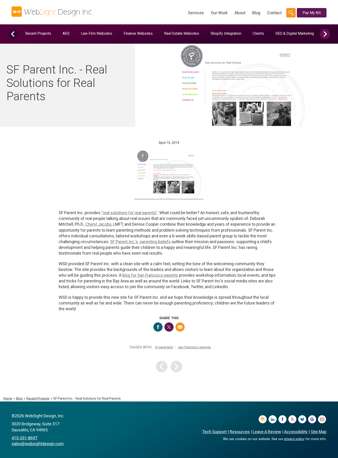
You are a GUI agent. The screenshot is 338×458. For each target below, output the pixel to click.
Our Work (219, 12)
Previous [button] (13, 34)
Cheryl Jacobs (98, 224)
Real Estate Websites (181, 33)
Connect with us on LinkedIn (273, 419)
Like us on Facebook (282, 419)
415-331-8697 (24, 437)
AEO (66, 33)
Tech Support (214, 431)
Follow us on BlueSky (302, 419)
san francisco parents (194, 347)
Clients (258, 33)
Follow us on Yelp (292, 419)
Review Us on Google (312, 419)
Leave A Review (267, 431)
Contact (274, 12)
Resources (240, 431)
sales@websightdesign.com (37, 443)
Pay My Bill (312, 13)
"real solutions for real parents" (129, 212)
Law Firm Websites (96, 33)
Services (196, 12)
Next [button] (325, 34)
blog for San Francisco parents (150, 275)
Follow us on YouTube (322, 419)
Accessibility (296, 431)
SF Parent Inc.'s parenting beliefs (140, 241)
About (240, 12)
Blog (256, 12)
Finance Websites (138, 33)
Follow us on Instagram (263, 419)
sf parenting (164, 347)
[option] (38, 33)
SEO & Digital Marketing (294, 33)
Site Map (319, 431)
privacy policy (294, 439)
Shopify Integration (226, 33)
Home (7, 398)
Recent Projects (38, 33)
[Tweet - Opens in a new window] (169, 327)
